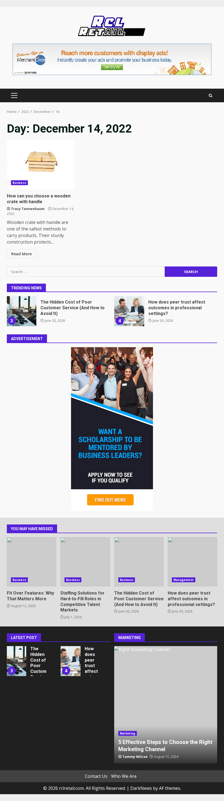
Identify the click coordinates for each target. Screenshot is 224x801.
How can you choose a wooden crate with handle (40, 164)
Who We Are (124, 776)
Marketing (127, 733)
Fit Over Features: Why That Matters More (31, 561)
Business (19, 183)
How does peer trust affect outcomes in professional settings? (129, 311)
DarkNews (141, 788)
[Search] (210, 95)
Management (183, 580)
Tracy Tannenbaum (28, 208)
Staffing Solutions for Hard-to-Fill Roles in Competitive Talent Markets (85, 561)
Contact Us (96, 776)
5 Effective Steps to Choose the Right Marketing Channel (165, 704)
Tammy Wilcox (135, 756)
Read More (21, 253)
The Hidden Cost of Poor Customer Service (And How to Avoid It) (21, 311)
